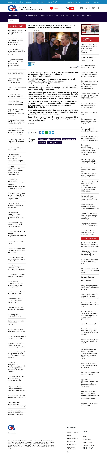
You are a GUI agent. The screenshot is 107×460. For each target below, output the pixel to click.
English (96, 2)
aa (33, 64)
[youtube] (70, 8)
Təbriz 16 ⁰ (52, 2)
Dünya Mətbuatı (72, 438)
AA (29, 64)
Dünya (21, 15)
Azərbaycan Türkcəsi (74, 2)
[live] (54, 8)
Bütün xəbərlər (13, 15)
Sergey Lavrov (69, 139)
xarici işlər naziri (54, 143)
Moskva (42, 143)
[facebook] (90, 8)
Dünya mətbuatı (65, 15)
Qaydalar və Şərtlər (89, 445)
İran (57, 15)
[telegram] (97, 8)
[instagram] (86, 8)
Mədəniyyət (76, 15)
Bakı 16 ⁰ (40, 2)
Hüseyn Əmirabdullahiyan (49, 139)
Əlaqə (21, 2)
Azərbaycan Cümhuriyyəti (47, 15)
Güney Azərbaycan (31, 15)
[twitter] (93, 8)
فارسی (87, 2)
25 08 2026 (29, 2)
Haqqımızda (12, 2)
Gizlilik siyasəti (87, 442)
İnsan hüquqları (86, 15)
